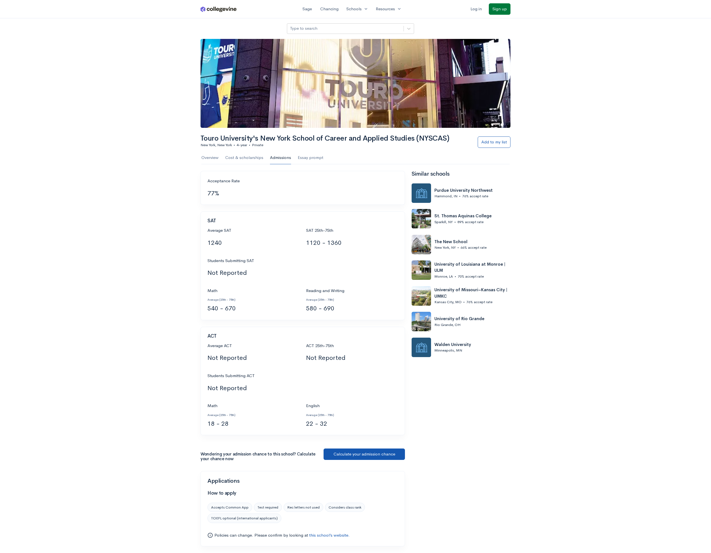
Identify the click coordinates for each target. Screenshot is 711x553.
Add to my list (494, 142)
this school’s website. (329, 535)
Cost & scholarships (244, 157)
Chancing (329, 8)
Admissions (280, 157)
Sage (307, 8)
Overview (210, 157)
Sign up (499, 8)
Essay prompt (310, 157)
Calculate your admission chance (364, 454)
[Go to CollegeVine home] (219, 9)
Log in (476, 8)
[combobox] (290, 28)
